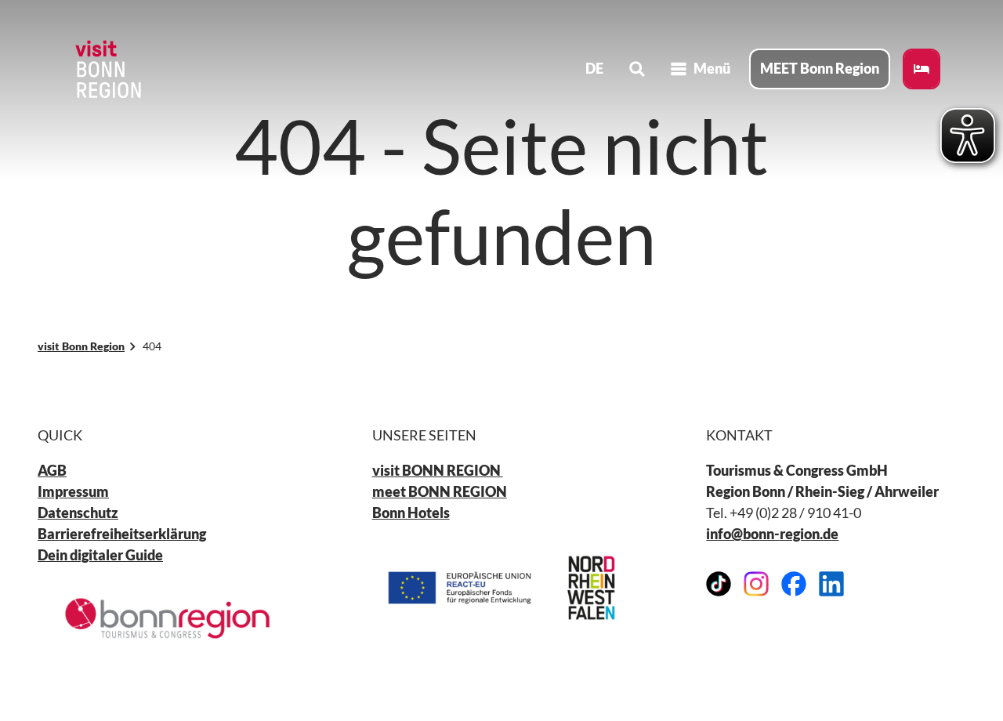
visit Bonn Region (81, 346)
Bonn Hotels (411, 512)
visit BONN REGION (437, 470)
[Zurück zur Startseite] (106, 69)
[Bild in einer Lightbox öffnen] (167, 618)
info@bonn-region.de (772, 533)
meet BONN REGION (439, 491)
